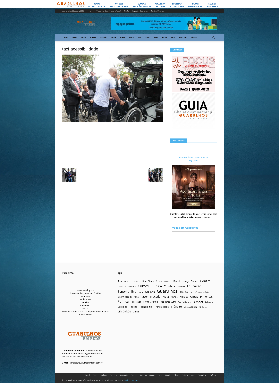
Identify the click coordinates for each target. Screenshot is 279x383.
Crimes (74, 38)
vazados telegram (85, 290)
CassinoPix (85, 305)
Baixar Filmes (85, 314)
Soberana (209, 302)
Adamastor (125, 281)
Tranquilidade (161, 306)
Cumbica (169, 286)
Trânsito (193, 38)
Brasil (66, 38)
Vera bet (85, 302)
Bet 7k (85, 308)
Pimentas (206, 296)
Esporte (113, 38)
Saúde (173, 38)
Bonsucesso (163, 281)
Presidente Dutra (168, 301)
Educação (103, 38)
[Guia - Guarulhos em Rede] (193, 128)
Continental (130, 286)
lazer (145, 296)
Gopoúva (150, 291)
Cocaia (120, 286)
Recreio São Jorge (185, 302)
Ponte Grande (150, 301)
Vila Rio (136, 311)
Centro (205, 280)
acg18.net (193, 160)
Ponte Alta (136, 301)
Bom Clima (148, 281)
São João (122, 306)
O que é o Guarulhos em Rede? (108, 11)
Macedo (155, 296)
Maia (166, 296)
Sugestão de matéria (140, 11)
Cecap (194, 281)
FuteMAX (85, 296)
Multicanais (85, 299)
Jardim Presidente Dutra (200, 292)
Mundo (147, 38)
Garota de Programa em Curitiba (85, 293)
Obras (156, 38)
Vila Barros (203, 307)
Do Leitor (93, 38)
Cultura (83, 38)
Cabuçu (185, 281)
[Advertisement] (112, 144)
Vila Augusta (190, 306)
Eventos (122, 38)
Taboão (133, 306)
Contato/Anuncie (157, 11)
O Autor (127, 11)
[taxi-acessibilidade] (112, 121)
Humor (131, 38)
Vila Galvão (124, 311)
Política (164, 38)
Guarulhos (167, 291)
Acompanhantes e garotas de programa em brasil (85, 311)
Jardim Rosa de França (129, 296)
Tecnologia (183, 38)
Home (91, 11)
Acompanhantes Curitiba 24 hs (193, 157)
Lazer (139, 38)
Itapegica (183, 291)
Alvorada (137, 281)
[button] (213, 37)
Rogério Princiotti (131, 380)
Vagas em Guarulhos (185, 227)
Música (184, 296)
